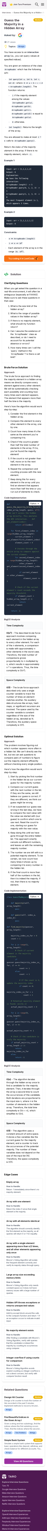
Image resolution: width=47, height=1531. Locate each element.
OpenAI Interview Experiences (15, 1514)
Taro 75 (5, 1486)
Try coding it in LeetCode (21, 258)
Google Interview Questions (14, 1489)
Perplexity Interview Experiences (16, 1521)
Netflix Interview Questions (13, 1504)
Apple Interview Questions (13, 1500)
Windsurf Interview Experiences (16, 1525)
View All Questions (23, 1461)
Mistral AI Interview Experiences (15, 1529)
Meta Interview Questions (13, 1493)
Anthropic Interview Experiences (16, 1518)
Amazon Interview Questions (14, 1496)
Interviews (6, 12)
